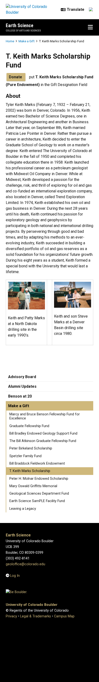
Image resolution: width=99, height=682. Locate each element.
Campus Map (64, 616)
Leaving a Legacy (22, 509)
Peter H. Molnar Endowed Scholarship (38, 479)
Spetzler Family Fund (25, 456)
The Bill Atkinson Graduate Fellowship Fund (42, 441)
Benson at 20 (20, 396)
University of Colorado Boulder (31, 605)
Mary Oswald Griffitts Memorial (33, 486)
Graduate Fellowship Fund (29, 426)
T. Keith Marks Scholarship (29, 471)
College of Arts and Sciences (23, 30)
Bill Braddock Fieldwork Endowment (37, 463)
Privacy (11, 616)
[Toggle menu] (90, 27)
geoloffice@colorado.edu (25, 564)
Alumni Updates (22, 386)
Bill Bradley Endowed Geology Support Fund (43, 433)
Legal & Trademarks (35, 616)
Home (10, 41)
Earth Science (19, 25)
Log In (15, 576)
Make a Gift (27, 41)
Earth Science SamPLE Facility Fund (37, 501)
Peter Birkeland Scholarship (30, 448)
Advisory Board (22, 377)
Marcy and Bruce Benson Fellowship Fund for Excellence (44, 416)
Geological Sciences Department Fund (39, 494)
